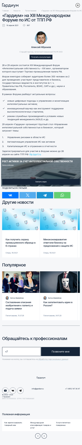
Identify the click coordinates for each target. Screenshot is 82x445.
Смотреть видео (41, 182)
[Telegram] (45, 194)
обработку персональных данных (53, 359)
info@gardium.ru (38, 389)
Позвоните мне (60, 351)
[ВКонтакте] (10, 194)
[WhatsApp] (62, 194)
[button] (37, 436)
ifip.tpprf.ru (35, 154)
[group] (21, 233)
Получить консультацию (41, 57)
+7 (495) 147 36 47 (72, 389)
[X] (27, 194)
